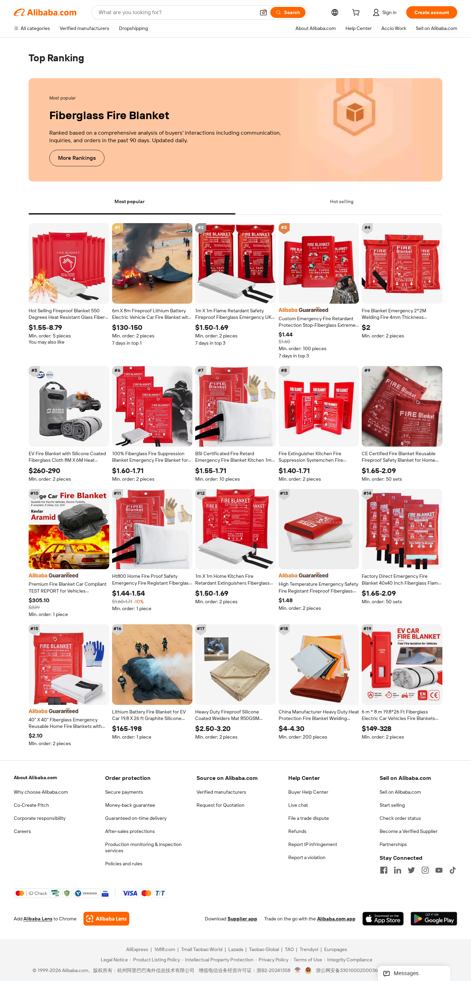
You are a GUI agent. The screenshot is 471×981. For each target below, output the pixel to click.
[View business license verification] (297, 970)
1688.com (164, 949)
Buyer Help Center (308, 792)
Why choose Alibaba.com (41, 792)
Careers (22, 831)
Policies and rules (123, 863)
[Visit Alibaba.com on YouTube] (439, 870)
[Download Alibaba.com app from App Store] (383, 919)
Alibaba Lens (37, 919)
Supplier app (242, 919)
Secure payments (124, 792)
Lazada (235, 949)
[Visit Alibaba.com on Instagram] (425, 870)
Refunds (297, 831)
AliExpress (137, 949)
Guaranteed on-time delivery (136, 818)
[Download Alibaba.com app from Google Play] (434, 919)
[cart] (357, 13)
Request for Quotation (220, 805)
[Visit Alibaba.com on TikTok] (453, 870)
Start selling (392, 805)
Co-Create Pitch (31, 805)
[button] (263, 12)
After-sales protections (130, 831)
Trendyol (309, 949)
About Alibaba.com (35, 777)
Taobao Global (264, 949)
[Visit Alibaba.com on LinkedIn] (397, 870)
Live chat (298, 805)
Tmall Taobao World (201, 949)
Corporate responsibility (40, 818)
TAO (289, 949)
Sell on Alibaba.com (400, 792)
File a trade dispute (308, 818)
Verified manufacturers (221, 792)
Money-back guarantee (130, 805)
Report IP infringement (312, 844)
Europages (335, 949)
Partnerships (393, 844)
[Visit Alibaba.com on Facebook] (384, 870)
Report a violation (306, 857)
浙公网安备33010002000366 (348, 970)
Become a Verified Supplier (409, 831)
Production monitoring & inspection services (143, 847)
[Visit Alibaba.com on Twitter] (411, 870)
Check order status (400, 818)
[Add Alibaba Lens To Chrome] (106, 919)
